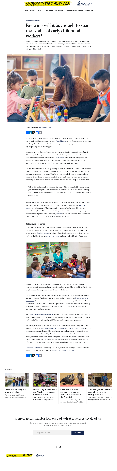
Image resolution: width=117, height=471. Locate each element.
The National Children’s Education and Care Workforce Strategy (63, 328)
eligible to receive (43, 233)
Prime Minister (60, 141)
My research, (59, 157)
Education (49, 10)
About (32, 10)
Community (59, 10)
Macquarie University (33, 20)
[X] (57, 447)
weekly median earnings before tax (41, 314)
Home (26, 10)
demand (59, 213)
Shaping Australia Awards (74, 10)
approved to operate (52, 236)
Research (40, 10)
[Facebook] (60, 447)
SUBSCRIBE (89, 10)
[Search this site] (5, 3)
